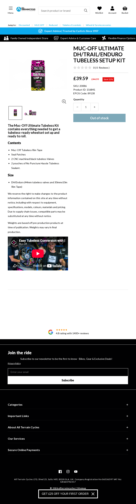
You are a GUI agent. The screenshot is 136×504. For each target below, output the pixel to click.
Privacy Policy (14, 363)
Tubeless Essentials (72, 25)
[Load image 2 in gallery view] (30, 113)
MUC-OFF (39, 25)
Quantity (78, 99)
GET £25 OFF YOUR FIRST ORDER (65, 493)
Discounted (24, 25)
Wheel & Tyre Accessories (98, 25)
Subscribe (68, 380)
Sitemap (81, 488)
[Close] (93, 493)
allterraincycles (66, 488)
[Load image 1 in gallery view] (15, 113)
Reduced (53, 25)
